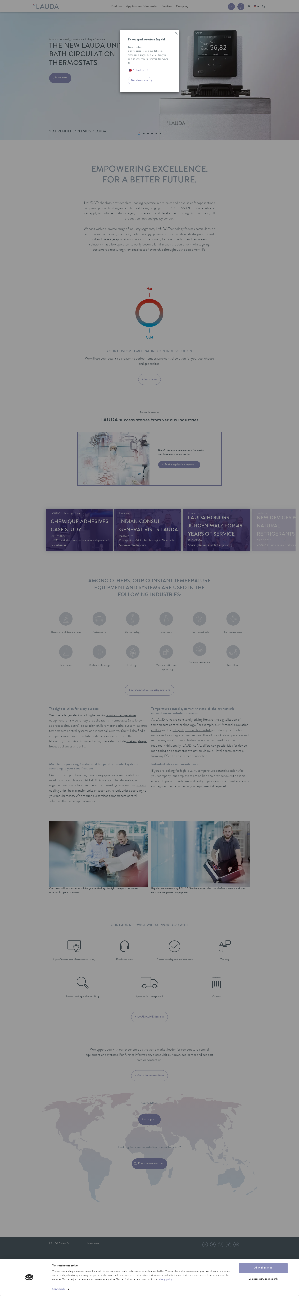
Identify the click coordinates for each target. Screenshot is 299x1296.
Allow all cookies (263, 1268)
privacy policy (165, 1279)
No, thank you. (140, 80)
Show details (58, 1289)
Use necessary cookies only (263, 1279)
